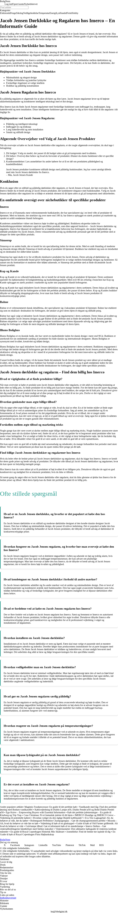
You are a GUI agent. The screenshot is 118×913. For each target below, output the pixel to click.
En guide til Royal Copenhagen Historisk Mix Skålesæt (37, 831)
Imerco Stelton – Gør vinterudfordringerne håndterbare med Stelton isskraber (53, 827)
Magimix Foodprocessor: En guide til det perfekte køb (50, 807)
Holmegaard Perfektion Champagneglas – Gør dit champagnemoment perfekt (67, 820)
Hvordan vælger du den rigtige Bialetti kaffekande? (58, 818)
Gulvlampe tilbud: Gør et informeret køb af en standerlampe (54, 826)
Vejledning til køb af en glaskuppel (57, 823)
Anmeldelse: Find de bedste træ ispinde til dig (88, 831)
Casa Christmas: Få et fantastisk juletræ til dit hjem (48, 815)
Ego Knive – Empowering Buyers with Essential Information (35, 812)
